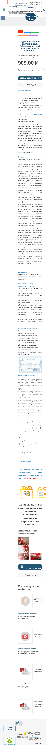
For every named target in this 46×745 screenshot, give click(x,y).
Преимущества (34, 33)
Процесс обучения (23, 33)
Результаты (35, 31)
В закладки (30, 85)
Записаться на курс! (31, 78)
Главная (10, 11)
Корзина (23, 11)
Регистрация (32, 16)
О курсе (21, 31)
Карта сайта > (37, 736)
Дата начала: (24, 70)
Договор (21, 36)
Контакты (39, 11)
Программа (27, 31)
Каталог (17, 11)
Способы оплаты (9, 728)
